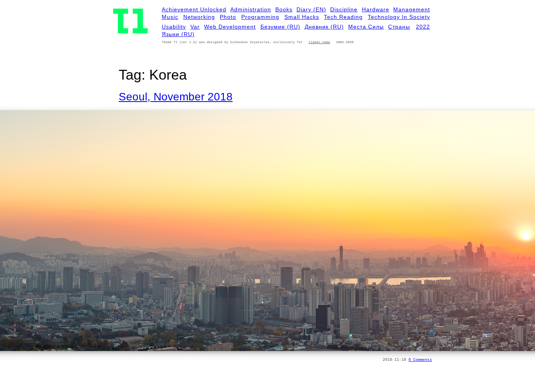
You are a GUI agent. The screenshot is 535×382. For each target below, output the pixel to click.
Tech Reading (343, 17)
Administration (250, 9)
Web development (230, 27)
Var (195, 27)
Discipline (344, 9)
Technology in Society (399, 17)
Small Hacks (301, 17)
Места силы (366, 27)
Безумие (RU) (280, 27)
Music (170, 17)
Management (411, 9)
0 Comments (420, 360)
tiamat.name (319, 42)
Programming (260, 17)
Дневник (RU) (324, 27)
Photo (228, 17)
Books (284, 9)
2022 (423, 27)
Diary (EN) (311, 9)
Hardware (375, 9)
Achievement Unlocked (194, 9)
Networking (199, 17)
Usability (174, 27)
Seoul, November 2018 (176, 97)
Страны (399, 27)
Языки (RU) (178, 34)
